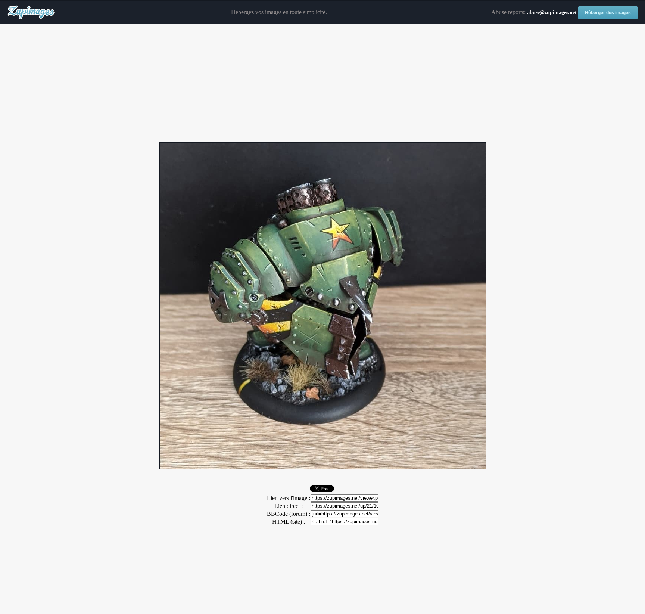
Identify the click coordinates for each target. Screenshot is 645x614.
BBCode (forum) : (288, 514)
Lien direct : (288, 506)
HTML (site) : (288, 521)
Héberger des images (608, 12)
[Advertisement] (322, 83)
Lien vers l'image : (288, 498)
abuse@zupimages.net (552, 12)
